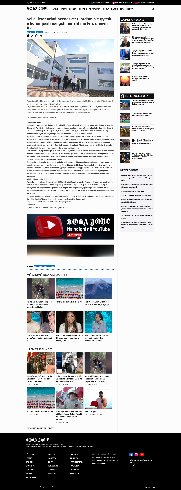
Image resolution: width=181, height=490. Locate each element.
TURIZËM (74, 458)
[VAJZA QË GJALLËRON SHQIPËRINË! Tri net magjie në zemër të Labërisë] (125, 131)
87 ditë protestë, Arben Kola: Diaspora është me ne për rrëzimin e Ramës (39, 379)
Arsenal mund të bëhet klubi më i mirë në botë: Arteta (142, 114)
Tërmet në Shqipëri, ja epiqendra (132, 191)
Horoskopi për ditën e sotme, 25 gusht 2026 (136, 195)
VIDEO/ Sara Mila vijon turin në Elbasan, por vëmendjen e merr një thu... (69, 338)
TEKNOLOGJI (54, 466)
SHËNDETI (52, 474)
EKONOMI (73, 9)
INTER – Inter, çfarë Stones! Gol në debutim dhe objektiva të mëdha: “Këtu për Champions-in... (142, 155)
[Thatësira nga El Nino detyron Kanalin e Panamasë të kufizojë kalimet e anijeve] (125, 105)
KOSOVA (105, 9)
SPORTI (64, 9)
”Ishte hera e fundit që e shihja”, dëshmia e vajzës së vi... (39, 338)
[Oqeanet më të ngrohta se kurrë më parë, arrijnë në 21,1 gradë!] (125, 81)
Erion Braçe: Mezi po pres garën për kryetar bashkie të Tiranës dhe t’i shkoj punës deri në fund (136, 224)
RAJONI (114, 9)
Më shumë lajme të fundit (41, 428)
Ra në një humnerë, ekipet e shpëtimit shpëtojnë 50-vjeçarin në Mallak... (39, 304)
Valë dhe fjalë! (91, 411)
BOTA (122, 9)
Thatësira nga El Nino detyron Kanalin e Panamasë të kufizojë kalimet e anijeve (143, 102)
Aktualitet (31, 32)
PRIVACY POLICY (150, 487)
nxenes (46, 266)
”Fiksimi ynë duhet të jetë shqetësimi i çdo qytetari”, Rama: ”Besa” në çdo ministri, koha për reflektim (143, 65)
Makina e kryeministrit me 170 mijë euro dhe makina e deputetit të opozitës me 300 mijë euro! (136, 177)
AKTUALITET (94, 9)
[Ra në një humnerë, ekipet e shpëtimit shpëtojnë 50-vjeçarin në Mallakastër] (41, 288)
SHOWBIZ (83, 9)
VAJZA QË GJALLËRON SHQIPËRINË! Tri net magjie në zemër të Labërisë (143, 128)
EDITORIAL (31, 470)
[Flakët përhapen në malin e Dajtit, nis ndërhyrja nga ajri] (98, 288)
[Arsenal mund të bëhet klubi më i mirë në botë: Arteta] (125, 118)
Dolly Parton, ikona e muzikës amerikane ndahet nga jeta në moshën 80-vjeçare (69, 379)
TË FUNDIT (30, 454)
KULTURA (74, 466)
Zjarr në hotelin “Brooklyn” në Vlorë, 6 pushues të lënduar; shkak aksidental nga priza (142, 141)
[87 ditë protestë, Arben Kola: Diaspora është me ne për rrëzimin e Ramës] (41, 363)
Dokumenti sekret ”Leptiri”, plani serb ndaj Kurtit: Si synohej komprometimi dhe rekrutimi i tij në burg (142, 26)
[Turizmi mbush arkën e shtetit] (69, 288)
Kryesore (39, 32)
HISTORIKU (75, 470)
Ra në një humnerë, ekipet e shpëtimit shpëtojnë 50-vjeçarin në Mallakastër (97, 379)
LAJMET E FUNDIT (39, 349)
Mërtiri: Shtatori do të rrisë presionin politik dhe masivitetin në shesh (96, 338)
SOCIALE (74, 454)
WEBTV (130, 9)
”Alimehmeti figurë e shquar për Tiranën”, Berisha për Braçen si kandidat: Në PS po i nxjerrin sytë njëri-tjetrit (143, 52)
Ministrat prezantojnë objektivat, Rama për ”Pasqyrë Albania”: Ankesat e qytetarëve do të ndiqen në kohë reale (143, 39)
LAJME (55, 9)
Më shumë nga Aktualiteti (47, 274)
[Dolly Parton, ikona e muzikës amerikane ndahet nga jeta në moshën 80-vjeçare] (69, 363)
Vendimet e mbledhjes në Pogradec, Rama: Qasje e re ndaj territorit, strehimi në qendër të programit (137, 208)
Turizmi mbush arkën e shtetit (69, 302)
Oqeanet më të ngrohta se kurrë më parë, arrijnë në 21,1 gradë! (142, 78)
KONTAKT (74, 474)
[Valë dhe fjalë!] (98, 398)
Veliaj (52, 266)
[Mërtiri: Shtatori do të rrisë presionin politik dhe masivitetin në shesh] (98, 322)
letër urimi (38, 266)
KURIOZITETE (76, 462)
